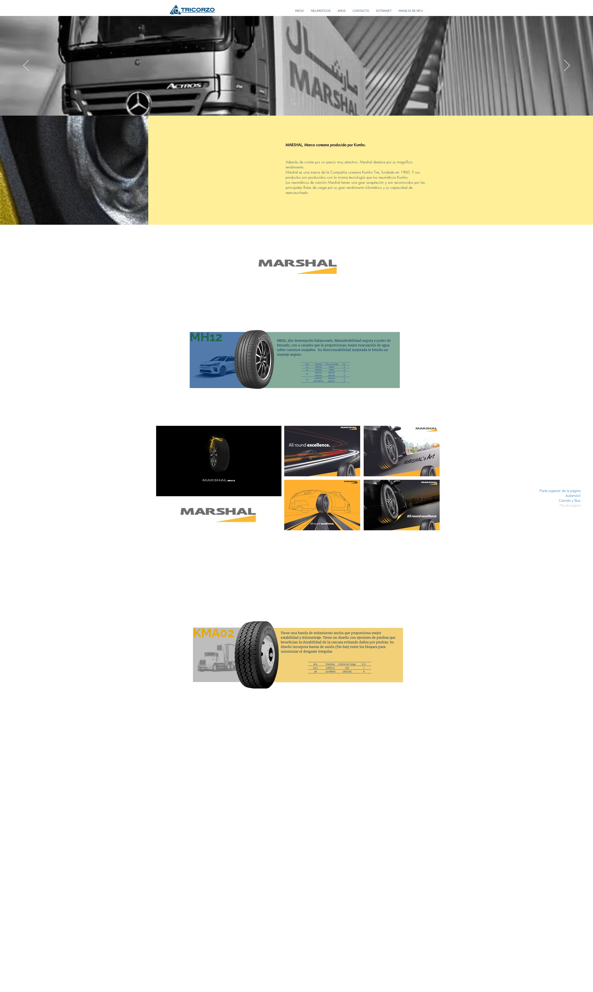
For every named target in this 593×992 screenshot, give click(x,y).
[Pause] (162, 490)
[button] (322, 451)
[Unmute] (170, 490)
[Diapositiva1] (294, 104)
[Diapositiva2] (298, 104)
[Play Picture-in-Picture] (267, 490)
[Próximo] (567, 66)
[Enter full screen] (275, 490)
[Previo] (26, 66)
